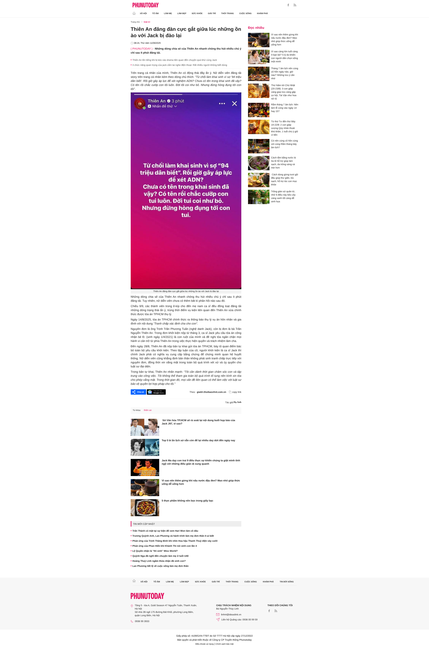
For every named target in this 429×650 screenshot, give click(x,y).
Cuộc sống (245, 13)
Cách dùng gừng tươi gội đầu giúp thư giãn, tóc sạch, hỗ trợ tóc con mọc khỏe (284, 179)
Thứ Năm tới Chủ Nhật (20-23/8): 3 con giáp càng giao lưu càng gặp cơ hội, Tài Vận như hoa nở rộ (283, 92)
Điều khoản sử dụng (205, 644)
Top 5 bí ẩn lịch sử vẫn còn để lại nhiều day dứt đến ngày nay (198, 440)
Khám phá (262, 13)
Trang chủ (135, 22)
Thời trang (227, 13)
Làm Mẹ (168, 13)
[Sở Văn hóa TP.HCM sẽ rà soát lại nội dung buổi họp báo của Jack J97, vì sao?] (145, 427)
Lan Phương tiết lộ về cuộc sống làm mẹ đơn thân (160, 566)
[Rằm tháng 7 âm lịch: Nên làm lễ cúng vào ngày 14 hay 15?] (258, 110)
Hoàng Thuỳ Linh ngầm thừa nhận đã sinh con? (159, 561)
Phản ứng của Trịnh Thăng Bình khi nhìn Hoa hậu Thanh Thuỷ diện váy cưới (175, 540)
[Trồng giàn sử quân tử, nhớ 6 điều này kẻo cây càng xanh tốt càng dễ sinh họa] (258, 197)
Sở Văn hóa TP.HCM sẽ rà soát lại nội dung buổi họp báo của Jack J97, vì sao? (198, 422)
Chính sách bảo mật (224, 644)
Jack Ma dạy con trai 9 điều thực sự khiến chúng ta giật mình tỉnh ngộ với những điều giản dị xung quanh (201, 462)
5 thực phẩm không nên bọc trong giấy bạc (187, 500)
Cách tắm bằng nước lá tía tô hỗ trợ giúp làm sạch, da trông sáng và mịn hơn (283, 162)
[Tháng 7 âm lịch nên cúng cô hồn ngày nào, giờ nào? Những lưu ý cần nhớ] (258, 74)
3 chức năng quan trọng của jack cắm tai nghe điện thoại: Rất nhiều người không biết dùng (179, 65)
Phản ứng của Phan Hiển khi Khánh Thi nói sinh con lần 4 (164, 546)
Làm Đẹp (181, 13)
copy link (236, 392)
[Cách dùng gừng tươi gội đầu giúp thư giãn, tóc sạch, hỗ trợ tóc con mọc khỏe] (258, 180)
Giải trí (212, 13)
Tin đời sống (287, 582)
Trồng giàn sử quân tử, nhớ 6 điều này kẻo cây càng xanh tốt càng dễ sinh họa (283, 196)
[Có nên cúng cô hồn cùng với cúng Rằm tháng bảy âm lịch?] (258, 146)
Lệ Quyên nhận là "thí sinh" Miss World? (155, 551)
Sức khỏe (197, 13)
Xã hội (143, 13)
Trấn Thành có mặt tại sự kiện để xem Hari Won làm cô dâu (165, 530)
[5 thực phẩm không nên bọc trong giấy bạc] (145, 507)
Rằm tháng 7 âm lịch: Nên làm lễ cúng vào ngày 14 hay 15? (284, 108)
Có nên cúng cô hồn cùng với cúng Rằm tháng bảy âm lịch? (284, 144)
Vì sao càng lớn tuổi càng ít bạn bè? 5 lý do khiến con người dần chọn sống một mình (284, 56)
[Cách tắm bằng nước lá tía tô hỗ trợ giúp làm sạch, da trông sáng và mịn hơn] (258, 163)
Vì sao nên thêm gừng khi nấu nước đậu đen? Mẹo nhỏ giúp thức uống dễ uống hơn (201, 482)
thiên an (147, 410)
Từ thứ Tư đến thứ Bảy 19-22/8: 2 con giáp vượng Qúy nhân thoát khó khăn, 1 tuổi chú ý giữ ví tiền (284, 128)
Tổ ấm (155, 13)
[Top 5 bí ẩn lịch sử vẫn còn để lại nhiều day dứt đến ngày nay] (145, 447)
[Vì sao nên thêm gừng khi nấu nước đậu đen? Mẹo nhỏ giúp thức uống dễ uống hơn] (145, 487)
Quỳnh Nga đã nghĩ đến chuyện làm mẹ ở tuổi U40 (160, 556)
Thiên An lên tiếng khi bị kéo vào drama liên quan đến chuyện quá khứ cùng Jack (174, 60)
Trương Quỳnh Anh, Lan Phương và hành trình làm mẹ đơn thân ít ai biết (173, 535)
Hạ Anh (237, 402)
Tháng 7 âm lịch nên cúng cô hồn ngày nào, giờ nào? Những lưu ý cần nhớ (284, 73)
